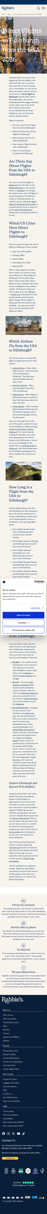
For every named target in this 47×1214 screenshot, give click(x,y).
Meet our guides (9, 1019)
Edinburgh (13, 185)
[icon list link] (3, 1133)
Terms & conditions (10, 1115)
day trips (25, 757)
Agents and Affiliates (11, 1037)
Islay (17, 678)
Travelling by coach (11, 1022)
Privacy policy (8, 1111)
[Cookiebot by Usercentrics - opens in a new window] (34, 582)
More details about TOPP (13, 1126)
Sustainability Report (11, 1058)
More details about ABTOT (13, 1122)
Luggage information (11, 1083)
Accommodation (9, 1086)
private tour (15, 847)
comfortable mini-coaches (23, 730)
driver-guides (14, 832)
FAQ (5, 1090)
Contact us (10, 1158)
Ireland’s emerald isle (20, 818)
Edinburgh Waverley (29, 693)
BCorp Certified (9, 1054)
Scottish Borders (31, 698)
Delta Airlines (18, 394)
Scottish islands (25, 676)
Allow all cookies (23, 615)
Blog (9, 14)
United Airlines (19, 368)
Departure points (10, 1079)
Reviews (6, 1029)
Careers (6, 1033)
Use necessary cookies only (23, 630)
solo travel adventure (23, 210)
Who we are (8, 1015)
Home (3, 14)
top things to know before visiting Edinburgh (23, 429)
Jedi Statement (9, 1065)
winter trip (15, 294)
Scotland (20, 190)
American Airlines (20, 385)
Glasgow (27, 673)
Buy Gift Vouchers (10, 1097)
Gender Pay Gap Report (13, 1062)
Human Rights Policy (11, 1069)
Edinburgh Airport (16, 188)
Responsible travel (10, 1051)
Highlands (20, 704)
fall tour (32, 292)
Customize (22, 623)
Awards (6, 1040)
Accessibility (8, 1118)
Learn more (35, 608)
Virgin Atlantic (18, 406)
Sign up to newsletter (11, 1101)
